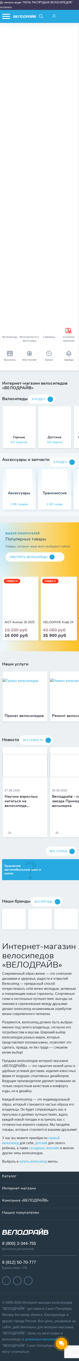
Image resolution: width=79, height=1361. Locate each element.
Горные (19, 437)
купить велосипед (33, 1161)
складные (36, 1148)
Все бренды (43, 902)
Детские (55, 437)
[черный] (50, 611)
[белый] (68, 611)
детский (41, 1143)
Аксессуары (19, 493)
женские (52, 1148)
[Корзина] (73, 16)
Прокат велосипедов (24, 716)
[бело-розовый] (20, 611)
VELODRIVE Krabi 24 (58, 622)
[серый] (54, 611)
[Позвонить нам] (63, 16)
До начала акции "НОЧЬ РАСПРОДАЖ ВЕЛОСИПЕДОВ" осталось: (36, 5)
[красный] (59, 611)
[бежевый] (16, 611)
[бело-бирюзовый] (25, 611)
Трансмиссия (55, 493)
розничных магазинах (42, 1339)
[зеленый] (64, 611)
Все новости (33, 740)
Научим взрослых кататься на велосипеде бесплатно (21, 801)
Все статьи (58, 851)
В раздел (38, 399)
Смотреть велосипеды (28, 557)
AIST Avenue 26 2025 (20, 622)
